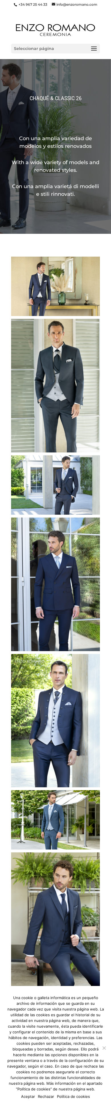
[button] (55, 286)
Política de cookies (73, 1096)
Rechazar (46, 1096)
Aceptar (28, 1096)
